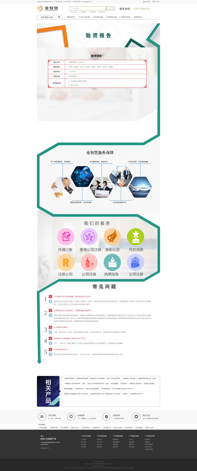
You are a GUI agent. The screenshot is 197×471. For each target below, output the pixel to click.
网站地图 (95, 466)
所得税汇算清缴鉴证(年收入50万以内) (76, 394)
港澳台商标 (116, 442)
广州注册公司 (107, 427)
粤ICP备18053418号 (98, 461)
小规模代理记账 (69, 378)
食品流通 (131, 442)
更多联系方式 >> (45, 448)
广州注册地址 (139, 427)
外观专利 (147, 442)
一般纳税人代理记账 (128, 378)
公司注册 (83, 439)
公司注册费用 (92, 12)
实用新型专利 (149, 444)
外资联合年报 (79, 388)
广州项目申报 (124, 17)
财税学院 (138, 17)
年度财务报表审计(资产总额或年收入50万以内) (105, 394)
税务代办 (99, 444)
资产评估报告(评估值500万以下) (122, 388)
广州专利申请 (85, 427)
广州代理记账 (97, 17)
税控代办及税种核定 (92, 388)
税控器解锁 (114, 383)
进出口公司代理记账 (113, 378)
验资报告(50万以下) (137, 394)
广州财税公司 (96, 427)
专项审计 (125, 394)
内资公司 (99, 439)
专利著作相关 (149, 449)
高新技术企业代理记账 (97, 378)
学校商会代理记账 (82, 378)
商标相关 (115, 447)
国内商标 (115, 439)
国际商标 (115, 444)
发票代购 (123, 383)
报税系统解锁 (68, 388)
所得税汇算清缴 (149, 383)
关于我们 (157, 1)
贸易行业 (131, 444)
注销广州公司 (74, 427)
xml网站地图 (101, 466)
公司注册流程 (83, 12)
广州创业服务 (42, 427)
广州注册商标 (64, 427)
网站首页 (71, 17)
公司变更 (83, 447)
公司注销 (83, 442)
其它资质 (131, 447)
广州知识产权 (150, 436)
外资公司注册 (117, 427)
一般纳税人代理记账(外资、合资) (74, 383)
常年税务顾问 (105, 388)
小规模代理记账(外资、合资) (147, 378)
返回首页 (147, 1)
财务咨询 (99, 447)
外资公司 (99, 442)
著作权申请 (148, 447)
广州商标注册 (111, 17)
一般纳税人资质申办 (135, 383)
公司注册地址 (101, 12)
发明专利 (147, 439)
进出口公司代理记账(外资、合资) (98, 383)
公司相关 (83, 444)
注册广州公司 (149, 427)
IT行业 (131, 439)
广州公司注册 (73, 12)
